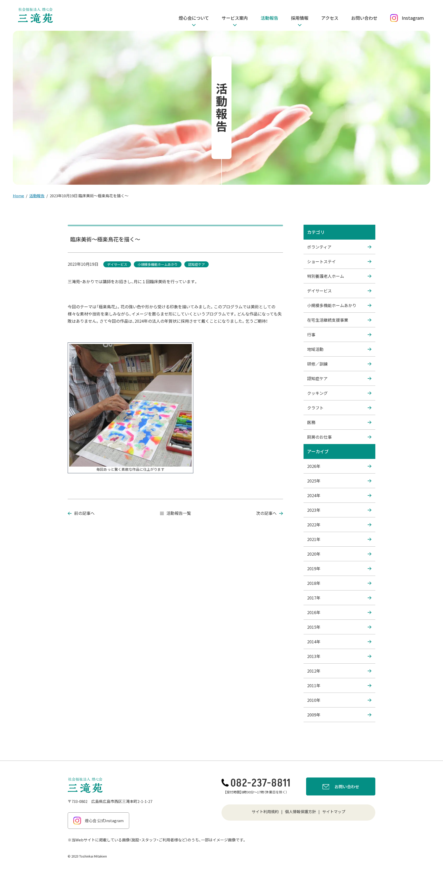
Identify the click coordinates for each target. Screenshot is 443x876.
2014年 (313, 641)
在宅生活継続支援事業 (327, 320)
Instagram (413, 18)
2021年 (313, 539)
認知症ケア (317, 378)
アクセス (329, 18)
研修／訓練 (317, 364)
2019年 (313, 568)
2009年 (313, 715)
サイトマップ (333, 811)
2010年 (313, 700)
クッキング (317, 393)
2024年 (313, 495)
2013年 (313, 656)
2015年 (313, 627)
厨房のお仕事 (319, 437)
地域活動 (315, 349)
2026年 (313, 466)
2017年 (313, 598)
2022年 (313, 524)
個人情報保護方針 (300, 811)
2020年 (313, 554)
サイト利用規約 (265, 811)
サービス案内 (235, 18)
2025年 (313, 481)
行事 (311, 334)
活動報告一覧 (178, 513)
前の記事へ (84, 513)
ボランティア (319, 247)
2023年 (313, 510)
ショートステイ (321, 261)
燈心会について (194, 18)
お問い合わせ (364, 18)
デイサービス (319, 291)
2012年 (313, 671)
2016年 (313, 612)
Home (18, 195)
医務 (311, 422)
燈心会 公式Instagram (104, 820)
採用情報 (299, 18)
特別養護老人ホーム (325, 276)
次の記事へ (266, 513)
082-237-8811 (260, 783)
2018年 (313, 583)
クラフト (315, 408)
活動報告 (269, 18)
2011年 (313, 685)
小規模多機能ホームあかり (331, 305)
